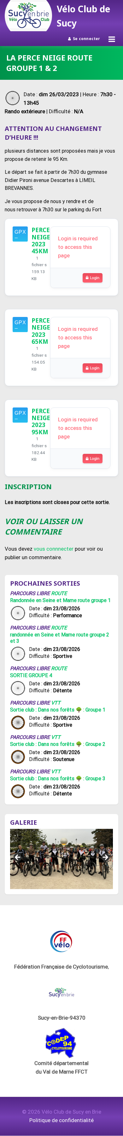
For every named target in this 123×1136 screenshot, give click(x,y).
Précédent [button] (18, 857)
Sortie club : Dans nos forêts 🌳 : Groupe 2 (57, 744)
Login (94, 277)
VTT (56, 703)
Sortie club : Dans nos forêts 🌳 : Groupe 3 (57, 779)
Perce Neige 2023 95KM (41, 421)
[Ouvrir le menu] (111, 39)
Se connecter (86, 38)
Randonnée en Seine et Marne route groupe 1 (60, 600)
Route (59, 593)
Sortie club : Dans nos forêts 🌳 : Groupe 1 (57, 710)
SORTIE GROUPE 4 (31, 675)
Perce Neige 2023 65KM (41, 330)
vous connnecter (53, 549)
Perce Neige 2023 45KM (41, 240)
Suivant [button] (105, 857)
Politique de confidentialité (61, 1120)
